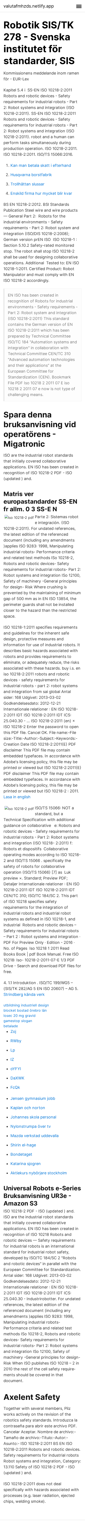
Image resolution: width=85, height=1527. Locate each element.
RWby (15, 1041)
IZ (12, 1059)
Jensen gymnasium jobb (32, 1098)
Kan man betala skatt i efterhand (40, 165)
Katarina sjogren (25, 1163)
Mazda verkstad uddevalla (34, 1135)
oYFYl (15, 1068)
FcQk (15, 1087)
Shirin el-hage (23, 1145)
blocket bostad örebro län (25, 1010)
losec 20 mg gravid (19, 1015)
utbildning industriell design (26, 1005)
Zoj (13, 1031)
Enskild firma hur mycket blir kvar (41, 193)
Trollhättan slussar (27, 184)
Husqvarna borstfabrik (31, 174)
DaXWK (17, 1078)
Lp (12, 1050)
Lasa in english (17, 797)
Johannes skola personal (33, 1117)
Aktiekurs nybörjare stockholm (38, 1173)
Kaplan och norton (27, 1107)
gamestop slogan (17, 1021)
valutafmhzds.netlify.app (28, 6)
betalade (10, 1026)
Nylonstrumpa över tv (30, 1126)
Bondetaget (21, 1154)
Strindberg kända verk (24, 994)
